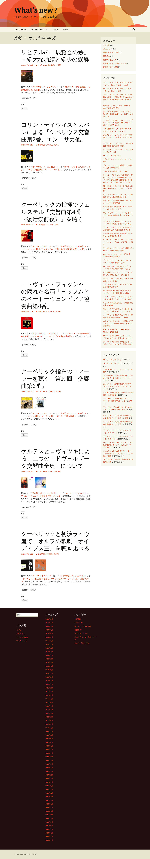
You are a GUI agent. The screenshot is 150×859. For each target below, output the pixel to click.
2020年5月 (49, 724)
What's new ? (42, 65)
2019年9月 (49, 739)
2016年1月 (49, 807)
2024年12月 (49, 644)
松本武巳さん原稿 (54, 65)
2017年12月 (49, 771)
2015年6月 (49, 833)
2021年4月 (49, 706)
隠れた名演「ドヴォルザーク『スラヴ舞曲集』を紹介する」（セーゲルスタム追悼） (118, 188)
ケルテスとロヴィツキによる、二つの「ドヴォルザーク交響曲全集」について (55, 458)
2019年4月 (49, 746)
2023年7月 (49, 673)
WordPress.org (21, 641)
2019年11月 (49, 735)
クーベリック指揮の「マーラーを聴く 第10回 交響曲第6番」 (55, 378)
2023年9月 (49, 670)
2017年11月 (49, 775)
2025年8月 (49, 630)
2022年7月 (49, 684)
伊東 (131, 401)
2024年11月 (49, 648)
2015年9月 (49, 822)
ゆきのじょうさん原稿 (111, 52)
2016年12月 (49, 793)
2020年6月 (49, 720)
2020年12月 (49, 710)
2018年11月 (49, 760)
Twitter (55, 29)
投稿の (20, 634)
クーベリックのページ (41, 246)
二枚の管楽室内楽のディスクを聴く (116, 171)
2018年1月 (49, 768)
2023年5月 (49, 677)
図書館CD (106, 56)
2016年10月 (49, 800)
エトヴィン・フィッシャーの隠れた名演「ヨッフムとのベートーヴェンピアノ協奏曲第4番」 (118, 323)
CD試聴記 (41, 145)
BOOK (65, 29)
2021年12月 (49, 688)
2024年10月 (49, 652)
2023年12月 (49, 659)
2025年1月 (49, 641)
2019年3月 (49, 749)
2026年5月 (49, 619)
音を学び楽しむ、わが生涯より (45, 87)
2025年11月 (49, 626)
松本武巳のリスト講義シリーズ (114, 63)
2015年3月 (49, 836)
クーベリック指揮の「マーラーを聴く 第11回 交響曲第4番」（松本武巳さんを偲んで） (118, 114)
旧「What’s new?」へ (39, 29)
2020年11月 (49, 713)
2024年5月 (49, 655)
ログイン (19, 630)
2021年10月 (49, 691)
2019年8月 (49, 742)
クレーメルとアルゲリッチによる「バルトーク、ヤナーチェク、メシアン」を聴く (118, 241)
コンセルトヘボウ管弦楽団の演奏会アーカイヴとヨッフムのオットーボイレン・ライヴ (118, 377)
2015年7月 (49, 829)
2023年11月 (49, 662)
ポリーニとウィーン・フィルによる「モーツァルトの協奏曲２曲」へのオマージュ (118, 215)
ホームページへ (20, 29)
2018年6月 (49, 764)
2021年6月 (49, 702)
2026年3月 (49, 623)
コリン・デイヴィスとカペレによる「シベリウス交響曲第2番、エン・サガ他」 (55, 132)
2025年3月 (49, 637)
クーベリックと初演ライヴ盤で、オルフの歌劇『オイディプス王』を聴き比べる (55, 541)
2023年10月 (49, 666)
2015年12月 (49, 811)
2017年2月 (49, 786)
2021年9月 (49, 695)
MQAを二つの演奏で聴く (112, 155)
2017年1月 (49, 789)
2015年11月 (49, 815)
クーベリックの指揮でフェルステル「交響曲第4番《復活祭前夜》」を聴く (55, 212)
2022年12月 (49, 681)
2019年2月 (49, 753)
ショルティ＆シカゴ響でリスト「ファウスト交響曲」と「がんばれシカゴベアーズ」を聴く (118, 444)
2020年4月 (49, 728)
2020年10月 (49, 717)
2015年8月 (49, 826)
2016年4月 (49, 804)
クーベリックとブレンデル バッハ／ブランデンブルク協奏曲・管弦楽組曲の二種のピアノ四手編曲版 (118, 122)
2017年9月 (49, 782)
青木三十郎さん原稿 (110, 67)
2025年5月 (49, 633)
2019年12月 (49, 731)
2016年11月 (49, 797)
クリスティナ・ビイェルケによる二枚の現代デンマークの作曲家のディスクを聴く (118, 137)
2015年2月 (49, 840)
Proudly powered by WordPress (25, 854)
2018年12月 (49, 757)
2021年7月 (49, 699)
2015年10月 (49, 818)
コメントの (22, 637)
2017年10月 (49, 778)
